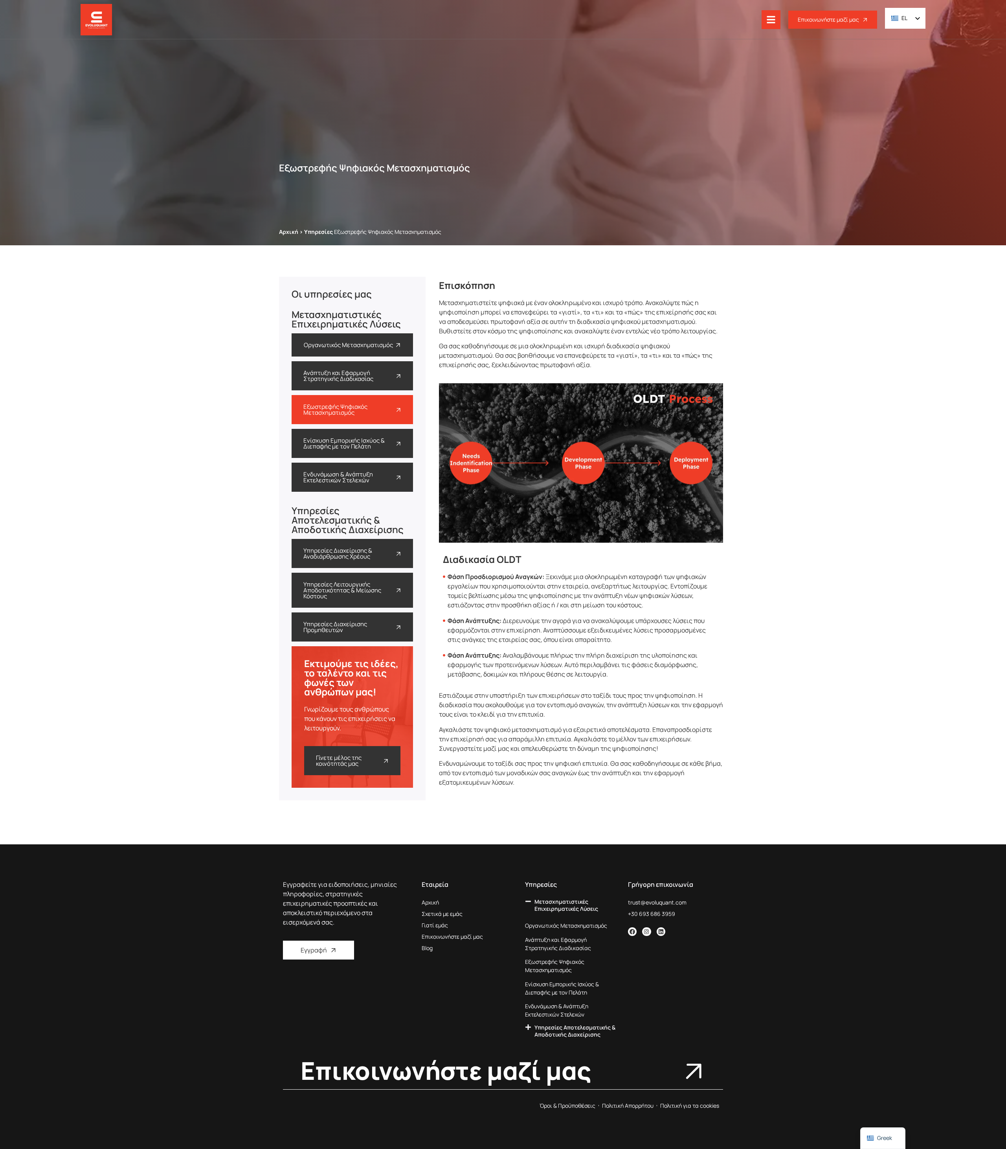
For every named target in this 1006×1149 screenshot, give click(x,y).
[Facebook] (632, 931)
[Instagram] (646, 931)
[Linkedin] (661, 931)
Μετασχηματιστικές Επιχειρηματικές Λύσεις (566, 905)
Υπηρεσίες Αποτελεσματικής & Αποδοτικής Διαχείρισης (574, 1031)
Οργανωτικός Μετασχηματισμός (566, 925)
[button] (572, 908)
